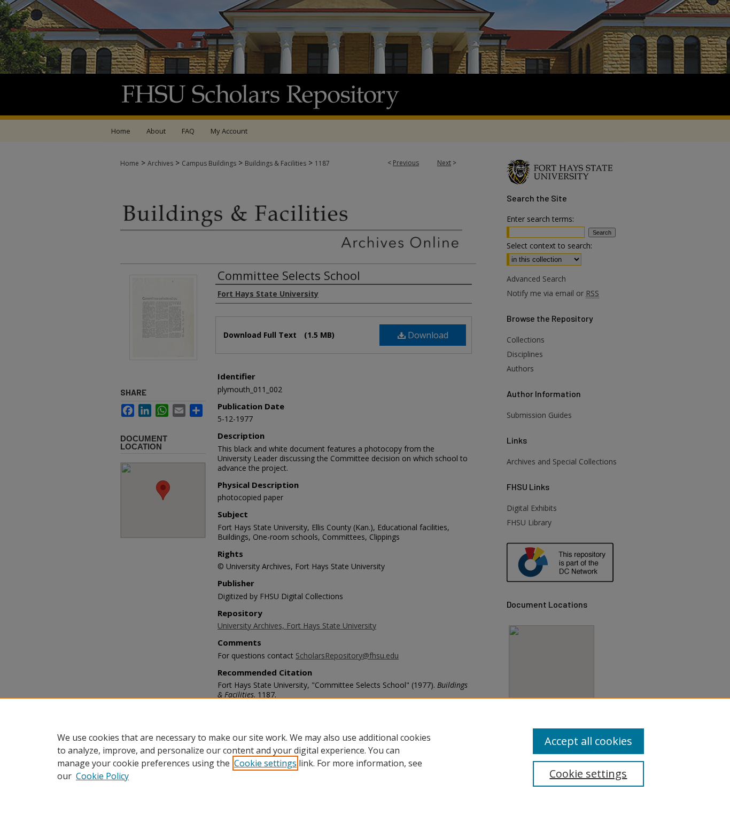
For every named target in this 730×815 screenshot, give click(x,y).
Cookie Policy (102, 776)
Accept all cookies (588, 741)
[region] (365, 756)
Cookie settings (265, 763)
